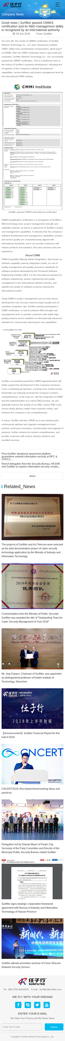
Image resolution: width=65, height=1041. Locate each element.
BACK (32, 476)
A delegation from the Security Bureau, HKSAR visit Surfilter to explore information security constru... (31, 465)
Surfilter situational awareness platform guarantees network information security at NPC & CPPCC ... (29, 456)
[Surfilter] (12, 5)
